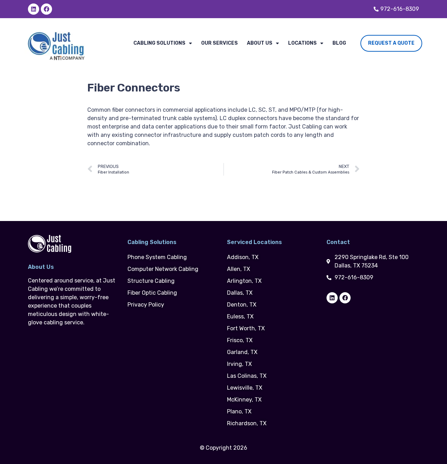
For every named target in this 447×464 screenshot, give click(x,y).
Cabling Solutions (159, 43)
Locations (302, 43)
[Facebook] (46, 9)
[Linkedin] (33, 9)
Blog (339, 43)
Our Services (219, 43)
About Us (259, 43)
